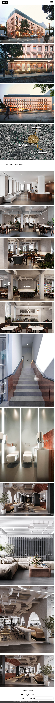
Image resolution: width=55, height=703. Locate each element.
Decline (35, 701)
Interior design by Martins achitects (14, 164)
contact (22, 699)
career (33, 699)
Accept (39, 701)
